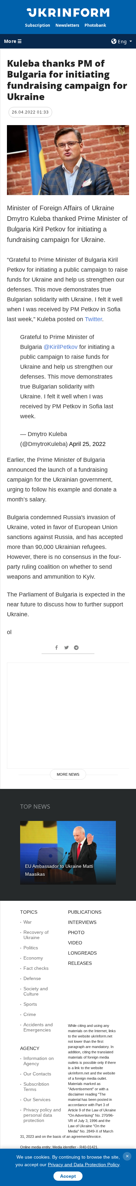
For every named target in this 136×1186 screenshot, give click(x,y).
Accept (68, 1176)
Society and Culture (35, 991)
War (27, 922)
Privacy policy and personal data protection (42, 1115)
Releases (80, 963)
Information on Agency (38, 1061)
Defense (32, 978)
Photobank (95, 25)
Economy (33, 958)
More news (68, 774)
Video (75, 942)
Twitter (93, 319)
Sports (30, 1004)
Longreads (82, 953)
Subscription (37, 25)
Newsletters (67, 25)
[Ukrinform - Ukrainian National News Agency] (68, 12)
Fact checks (36, 968)
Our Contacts (37, 1073)
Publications (84, 912)
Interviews (82, 922)
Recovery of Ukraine (36, 935)
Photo (76, 932)
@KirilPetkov (61, 347)
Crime (29, 1014)
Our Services (37, 1099)
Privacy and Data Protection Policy (83, 1164)
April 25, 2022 (87, 444)
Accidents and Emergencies (38, 1027)
